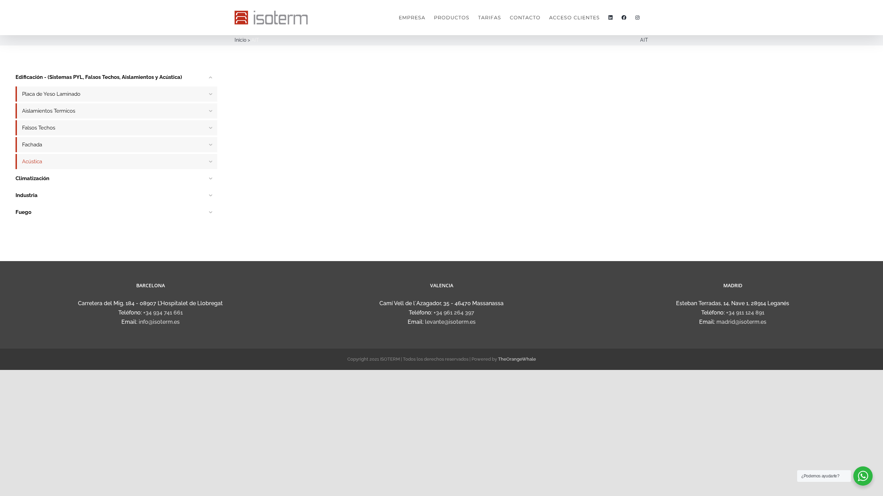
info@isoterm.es (159, 322)
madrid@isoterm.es (741, 322)
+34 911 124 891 (745, 312)
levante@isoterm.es (450, 322)
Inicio (240, 40)
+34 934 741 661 (163, 312)
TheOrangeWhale (517, 359)
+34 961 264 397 (454, 312)
